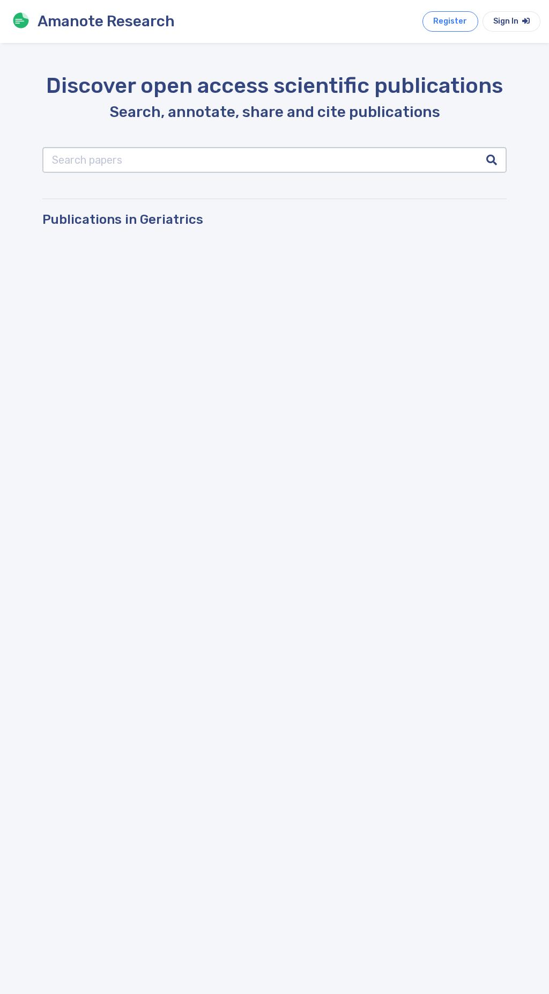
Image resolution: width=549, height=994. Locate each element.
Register (450, 21)
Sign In (506, 21)
